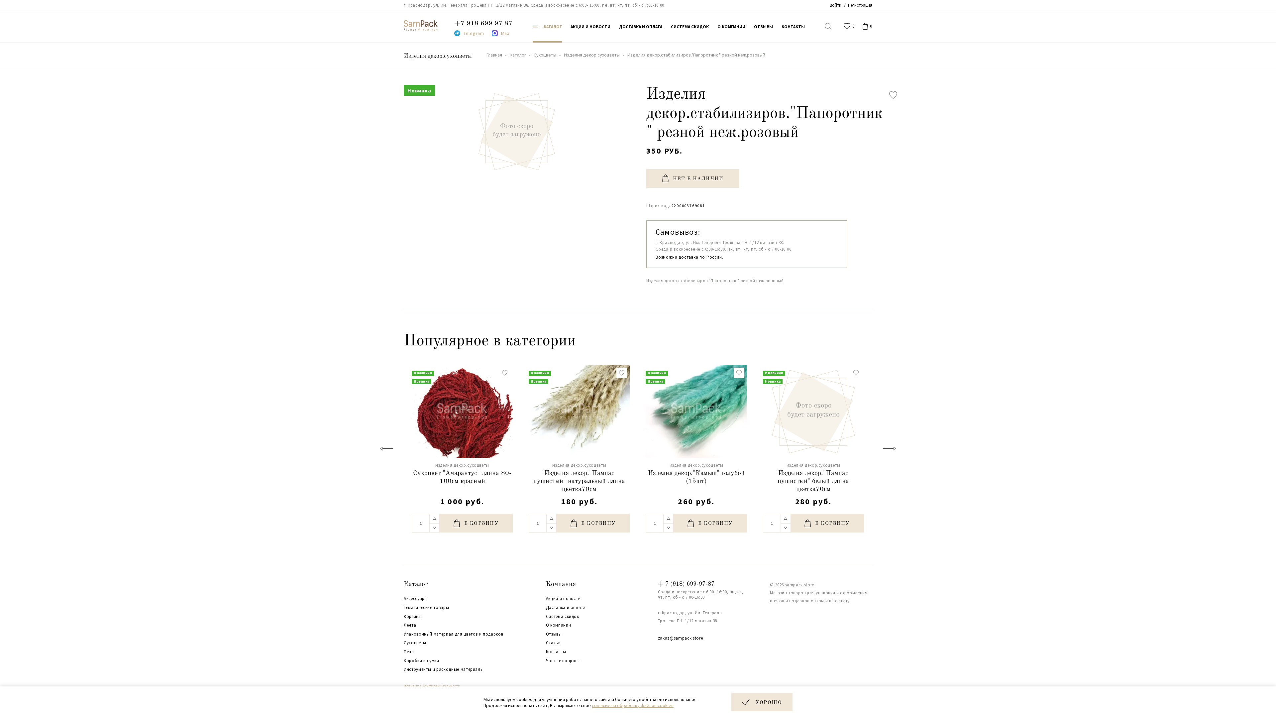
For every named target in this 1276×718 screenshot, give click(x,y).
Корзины (413, 616)
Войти (835, 5)
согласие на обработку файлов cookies (633, 705)
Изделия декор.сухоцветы (438, 56)
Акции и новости (563, 598)
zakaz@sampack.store (680, 638)
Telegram (474, 33)
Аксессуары (416, 598)
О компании (558, 625)
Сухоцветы (415, 643)
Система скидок (562, 616)
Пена (409, 652)
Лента (410, 625)
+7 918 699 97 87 (483, 23)
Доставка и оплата (566, 607)
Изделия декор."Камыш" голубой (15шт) (696, 477)
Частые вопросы (563, 660)
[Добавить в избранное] (893, 95)
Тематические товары (426, 607)
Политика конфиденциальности (432, 686)
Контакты (556, 652)
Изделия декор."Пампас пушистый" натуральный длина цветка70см (579, 481)
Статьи (553, 643)
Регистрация (860, 5)
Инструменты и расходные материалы (443, 669)
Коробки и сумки (421, 660)
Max (505, 33)
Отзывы (554, 634)
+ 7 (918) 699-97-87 (686, 584)
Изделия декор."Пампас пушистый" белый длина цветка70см (813, 481)
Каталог (416, 584)
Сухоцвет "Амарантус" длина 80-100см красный (462, 477)
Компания (561, 584)
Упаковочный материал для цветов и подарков (453, 634)
